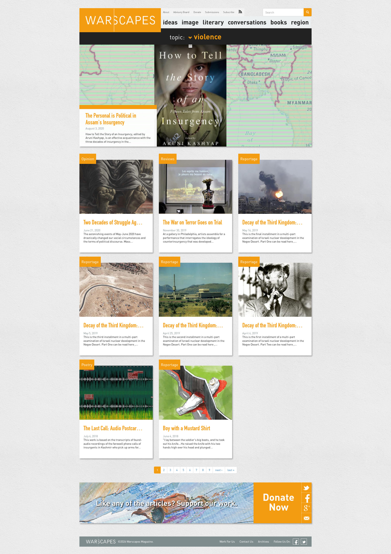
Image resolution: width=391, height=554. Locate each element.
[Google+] (306, 508)
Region (300, 22)
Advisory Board (181, 12)
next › (218, 470)
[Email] (306, 518)
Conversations (247, 22)
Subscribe (228, 12)
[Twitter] (306, 487)
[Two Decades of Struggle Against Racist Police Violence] (116, 186)
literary (213, 22)
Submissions (212, 12)
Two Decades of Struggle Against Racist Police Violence (136, 223)
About (166, 12)
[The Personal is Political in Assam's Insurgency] (195, 95)
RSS (240, 12)
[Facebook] (306, 498)
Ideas (170, 22)
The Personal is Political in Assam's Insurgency (111, 119)
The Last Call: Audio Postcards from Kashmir (126, 429)
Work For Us (227, 541)
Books (278, 22)
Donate (197, 12)
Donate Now (278, 502)
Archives (263, 541)
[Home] (120, 20)
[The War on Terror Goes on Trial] (195, 186)
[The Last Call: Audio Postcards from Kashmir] (116, 392)
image (190, 22)
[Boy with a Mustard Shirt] (195, 392)
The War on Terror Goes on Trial (192, 223)
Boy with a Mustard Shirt (186, 429)
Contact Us (246, 541)
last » (230, 470)
